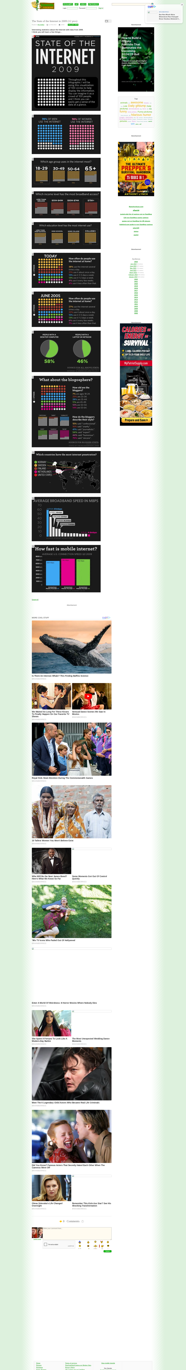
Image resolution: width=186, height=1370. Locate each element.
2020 (136, 284)
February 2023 (133, 275)
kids (135, 117)
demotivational (134, 109)
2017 (136, 290)
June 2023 (133, 266)
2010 (136, 306)
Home (38, 1363)
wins (137, 124)
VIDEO (83, 4)
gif (129, 115)
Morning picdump (125, 119)
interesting (129, 117)
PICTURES (41, 25)
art (129, 103)
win (133, 123)
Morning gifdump (148, 117)
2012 (136, 302)
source (35, 599)
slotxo (136, 231)
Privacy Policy (70, 1367)
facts (144, 109)
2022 (136, 279)
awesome (137, 102)
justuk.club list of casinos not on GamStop (136, 214)
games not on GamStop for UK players (136, 221)
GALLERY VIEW (73, 25)
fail (147, 109)
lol (137, 117)
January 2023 (133, 277)
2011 (136, 304)
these (134, 121)
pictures (123, 121)
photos (145, 119)
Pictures (39, 1365)
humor (147, 114)
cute (125, 106)
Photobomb (140, 119)
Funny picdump (145, 112)
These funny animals (142, 121)
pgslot (136, 235)
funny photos (132, 112)
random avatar (37, 1239)
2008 (136, 311)
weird (150, 121)
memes (141, 117)
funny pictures (124, 115)
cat (121, 106)
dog (141, 109)
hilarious (136, 114)
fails (150, 109)
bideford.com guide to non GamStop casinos (136, 224)
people (134, 119)
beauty (146, 103)
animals (124, 103)
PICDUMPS (68, 4)
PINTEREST (93, 4)
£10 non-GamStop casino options (136, 217)
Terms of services (71, 1363)
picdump (150, 119)
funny (123, 111)
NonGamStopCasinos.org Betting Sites (78, 1365)
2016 (136, 293)
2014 (136, 297)
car (150, 103)
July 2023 (133, 264)
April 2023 (133, 270)
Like (106, 21)
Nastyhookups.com (136, 206)
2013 (136, 300)
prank (129, 121)
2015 (136, 295)
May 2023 (133, 268)
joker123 (136, 228)
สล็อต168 (136, 210)
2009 (136, 309)
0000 (136, 313)
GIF (76, 4)
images (122, 117)
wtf (140, 124)
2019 (136, 286)
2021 (136, 281)
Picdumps (39, 1367)
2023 (136, 262)
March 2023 (133, 272)
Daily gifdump (137, 105)
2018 (136, 288)
